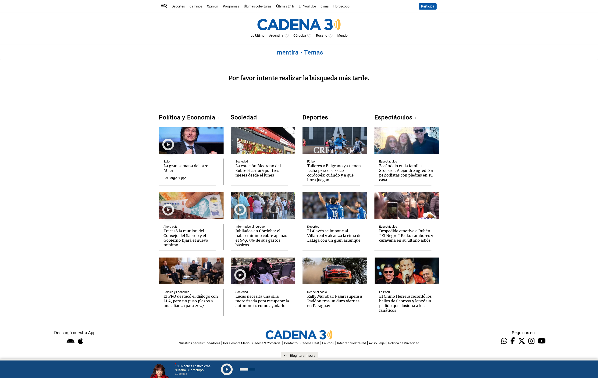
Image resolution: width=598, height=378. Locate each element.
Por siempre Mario (236, 343)
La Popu (384, 292)
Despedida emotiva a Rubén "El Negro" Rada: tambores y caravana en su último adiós (406, 236)
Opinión (212, 6)
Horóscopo (341, 6)
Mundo (342, 36)
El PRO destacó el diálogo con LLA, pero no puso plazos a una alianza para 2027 (191, 301)
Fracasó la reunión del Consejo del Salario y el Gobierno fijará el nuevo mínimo (186, 238)
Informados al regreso (250, 226)
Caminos (195, 6)
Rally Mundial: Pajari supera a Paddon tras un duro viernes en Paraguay (334, 301)
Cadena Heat (309, 343)
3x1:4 (167, 161)
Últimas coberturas (257, 6)
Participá (427, 6)
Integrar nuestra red (351, 343)
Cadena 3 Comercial (266, 343)
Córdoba (299, 36)
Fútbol (311, 161)
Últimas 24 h (285, 6)
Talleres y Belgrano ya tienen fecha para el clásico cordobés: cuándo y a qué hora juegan (334, 172)
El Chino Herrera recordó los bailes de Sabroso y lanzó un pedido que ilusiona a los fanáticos (405, 303)
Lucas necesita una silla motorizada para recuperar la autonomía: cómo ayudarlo (262, 301)
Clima (324, 6)
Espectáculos (394, 117)
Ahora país (171, 226)
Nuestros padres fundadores (199, 343)
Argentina (276, 36)
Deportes (178, 6)
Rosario (321, 36)
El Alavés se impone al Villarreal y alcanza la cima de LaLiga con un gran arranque (334, 236)
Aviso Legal (377, 343)
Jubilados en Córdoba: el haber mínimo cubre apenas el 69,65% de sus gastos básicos (261, 238)
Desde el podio (317, 292)
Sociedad (245, 117)
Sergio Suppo (177, 178)
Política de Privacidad (403, 343)
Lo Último (257, 36)
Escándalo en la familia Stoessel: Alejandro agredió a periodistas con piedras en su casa (406, 172)
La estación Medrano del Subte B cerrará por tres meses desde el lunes (258, 170)
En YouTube (307, 6)
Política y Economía (188, 117)
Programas (231, 6)
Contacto (291, 343)
